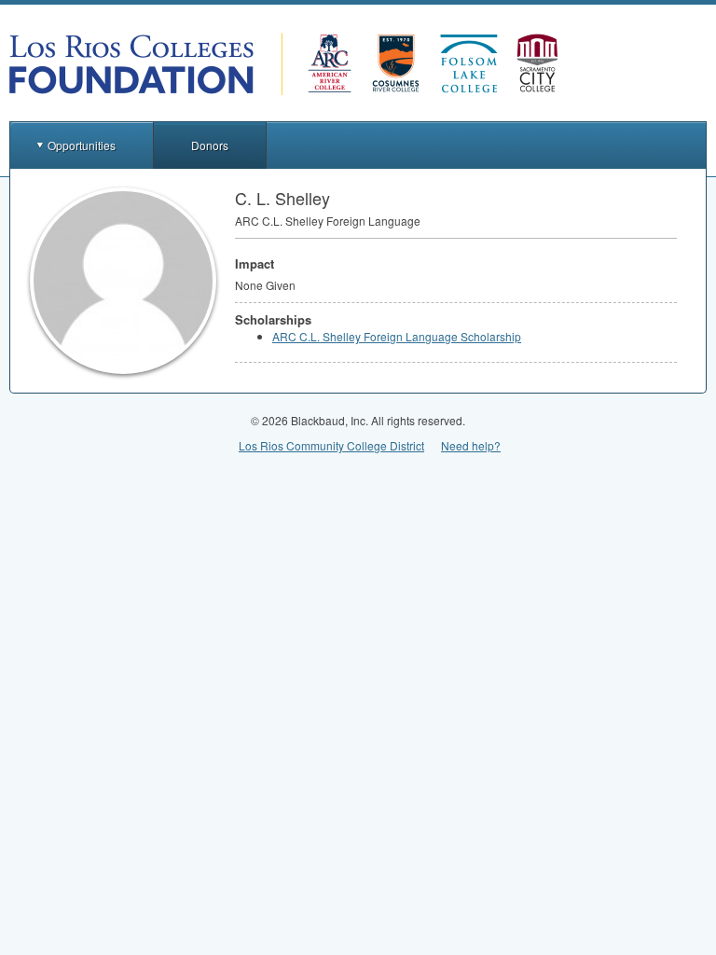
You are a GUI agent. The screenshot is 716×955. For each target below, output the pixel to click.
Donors (209, 145)
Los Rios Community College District (331, 445)
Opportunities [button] (82, 145)
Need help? (471, 445)
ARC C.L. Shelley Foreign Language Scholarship (396, 336)
